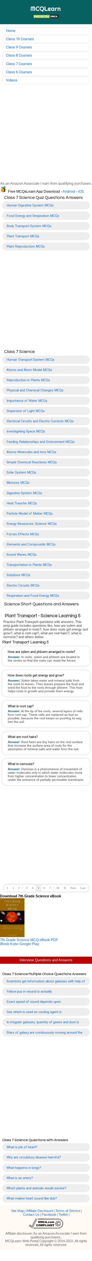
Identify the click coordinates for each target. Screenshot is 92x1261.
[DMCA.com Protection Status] (46, 17)
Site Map (17, 1211)
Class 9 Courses (19, 47)
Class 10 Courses (20, 39)
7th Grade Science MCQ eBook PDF (29, 940)
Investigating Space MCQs (25, 431)
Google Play (29, 944)
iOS (81, 191)
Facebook (49, 1214)
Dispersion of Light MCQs (25, 411)
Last (83, 888)
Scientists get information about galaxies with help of (45, 981)
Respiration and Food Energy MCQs (32, 596)
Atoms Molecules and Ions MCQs (31, 452)
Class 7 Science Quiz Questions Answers (43, 197)
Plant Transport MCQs (22, 236)
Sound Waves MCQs (21, 555)
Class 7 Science (19, 351)
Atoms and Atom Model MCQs (29, 370)
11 (65, 888)
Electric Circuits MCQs (23, 585)
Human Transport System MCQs (30, 360)
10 (57, 888)
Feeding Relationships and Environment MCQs (40, 442)
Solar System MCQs (21, 472)
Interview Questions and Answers (46, 960)
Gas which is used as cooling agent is (34, 1012)
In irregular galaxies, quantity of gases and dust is (42, 1022)
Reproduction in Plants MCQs (28, 380)
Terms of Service (67, 1211)
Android (69, 191)
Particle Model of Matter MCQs (29, 514)
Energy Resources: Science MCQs (31, 524)
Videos (11, 80)
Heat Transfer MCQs (21, 503)
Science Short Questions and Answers (41, 604)
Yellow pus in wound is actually (29, 991)
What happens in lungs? (23, 1168)
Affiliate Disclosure (39, 1211)
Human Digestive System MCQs (30, 205)
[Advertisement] (46, 134)
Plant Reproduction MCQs (25, 246)
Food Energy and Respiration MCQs (32, 216)
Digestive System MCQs (24, 493)
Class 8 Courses (19, 55)
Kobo (14, 944)
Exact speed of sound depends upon (33, 1002)
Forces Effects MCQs (22, 534)
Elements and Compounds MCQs (31, 544)
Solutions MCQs (18, 575)
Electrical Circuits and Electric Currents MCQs (40, 421)
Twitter (63, 1214)
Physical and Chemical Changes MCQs (34, 390)
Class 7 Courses (19, 64)
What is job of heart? (21, 1147)
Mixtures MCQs (17, 483)
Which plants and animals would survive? (36, 1188)
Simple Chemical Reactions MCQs (31, 462)
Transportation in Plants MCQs (29, 565)
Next (73, 888)
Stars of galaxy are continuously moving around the (44, 1033)
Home (10, 31)
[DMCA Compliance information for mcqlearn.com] (46, 1224)
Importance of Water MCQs (26, 401)
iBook (4, 944)
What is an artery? (19, 1178)
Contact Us (31, 1214)
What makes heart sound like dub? (31, 1198)
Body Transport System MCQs (28, 226)
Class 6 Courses (19, 72)
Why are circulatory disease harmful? (33, 1157)
